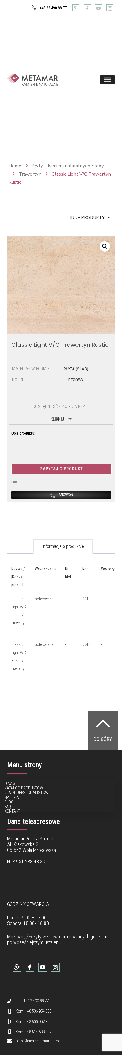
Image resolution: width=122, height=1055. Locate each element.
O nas (9, 783)
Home (15, 165)
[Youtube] (98, 7)
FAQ (7, 806)
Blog (9, 802)
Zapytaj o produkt (61, 468)
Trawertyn (30, 174)
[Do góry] (103, 723)
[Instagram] (109, 7)
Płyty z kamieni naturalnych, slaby (67, 165)
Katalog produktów (23, 788)
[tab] (63, 546)
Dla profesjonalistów (26, 792)
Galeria (11, 797)
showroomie (59, 937)
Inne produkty (87, 218)
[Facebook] (87, 7)
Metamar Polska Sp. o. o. (31, 839)
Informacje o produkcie (63, 546)
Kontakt (12, 811)
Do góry (103, 739)
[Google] (75, 7)
